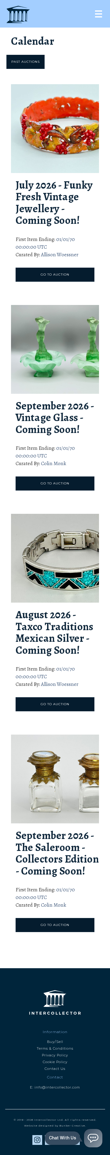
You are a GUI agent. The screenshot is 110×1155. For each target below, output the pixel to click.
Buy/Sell (55, 1042)
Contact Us (55, 1069)
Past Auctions (25, 62)
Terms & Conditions (55, 1048)
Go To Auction (55, 275)
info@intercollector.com (57, 1087)
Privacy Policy (55, 1055)
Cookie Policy (55, 1062)
